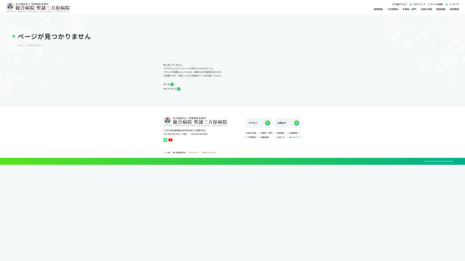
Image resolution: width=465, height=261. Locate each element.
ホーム (20, 45)
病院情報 (378, 9)
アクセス (252, 122)
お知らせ (281, 137)
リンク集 (166, 152)
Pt (458, 4)
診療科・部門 (409, 9)
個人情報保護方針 (179, 152)
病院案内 (281, 132)
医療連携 (441, 9)
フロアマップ (419, 4)
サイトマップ (170, 88)
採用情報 (454, 9)
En (454, 4)
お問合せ (281, 122)
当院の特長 (426, 9)
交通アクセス (401, 4)
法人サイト (294, 137)
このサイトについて (209, 152)
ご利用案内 (393, 9)
